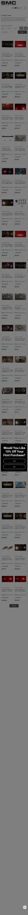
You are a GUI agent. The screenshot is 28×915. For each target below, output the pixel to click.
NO (14, 467)
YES (14, 461)
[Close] (25, 445)
